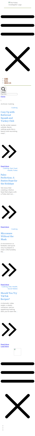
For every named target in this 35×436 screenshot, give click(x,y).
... (5, 133)
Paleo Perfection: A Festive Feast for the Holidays (9, 179)
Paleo (15, 170)
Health (9, 170)
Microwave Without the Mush (7, 236)
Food (15, 168)
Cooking (14, 108)
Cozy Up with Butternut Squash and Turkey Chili (8, 116)
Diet (11, 168)
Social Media (13, 289)
